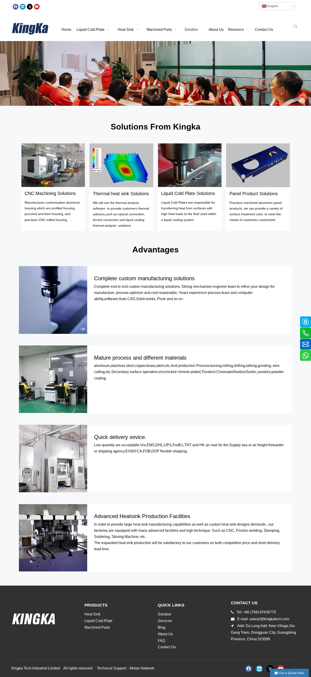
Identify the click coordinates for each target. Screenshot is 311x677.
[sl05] (53, 165)
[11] (258, 165)
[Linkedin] (22, 7)
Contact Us (167, 647)
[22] (121, 165)
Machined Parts (97, 627)
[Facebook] (15, 7)
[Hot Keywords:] (295, 27)
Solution (164, 614)
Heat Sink (92, 614)
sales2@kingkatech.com (270, 619)
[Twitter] (30, 7)
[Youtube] (37, 7)
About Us (165, 634)
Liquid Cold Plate (98, 621)
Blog (161, 627)
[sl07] (190, 165)
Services (165, 621)
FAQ (161, 641)
